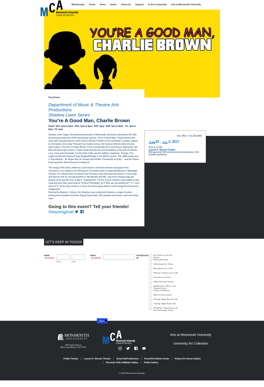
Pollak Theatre (70, 358)
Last (73, 262)
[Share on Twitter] (76, 212)
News (103, 4)
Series (113, 4)
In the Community (157, 4)
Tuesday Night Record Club (165, 299)
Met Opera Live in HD (162, 268)
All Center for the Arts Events (163, 255)
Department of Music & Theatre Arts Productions (83, 107)
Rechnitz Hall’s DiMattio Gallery (122, 362)
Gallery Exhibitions (161, 290)
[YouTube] (144, 349)
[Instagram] (120, 349)
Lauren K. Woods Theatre (162, 149)
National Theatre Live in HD (165, 273)
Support (139, 4)
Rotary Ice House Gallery (188, 358)
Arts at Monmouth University (186, 4)
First (59, 262)
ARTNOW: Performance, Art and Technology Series (165, 308)
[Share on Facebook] (82, 212)
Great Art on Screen (162, 277)
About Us (126, 4)
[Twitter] (128, 349)
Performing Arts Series (163, 264)
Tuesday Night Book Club (164, 304)
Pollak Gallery (151, 362)
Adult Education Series (163, 282)
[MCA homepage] (52, 5)
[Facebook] (136, 349)
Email (95, 255)
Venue (92, 4)
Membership (78, 4)
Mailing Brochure (160, 260)
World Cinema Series (162, 295)
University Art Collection (190, 343)
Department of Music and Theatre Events (164, 286)
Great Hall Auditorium (127, 358)
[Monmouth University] (73, 337)
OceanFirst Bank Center (156, 358)
